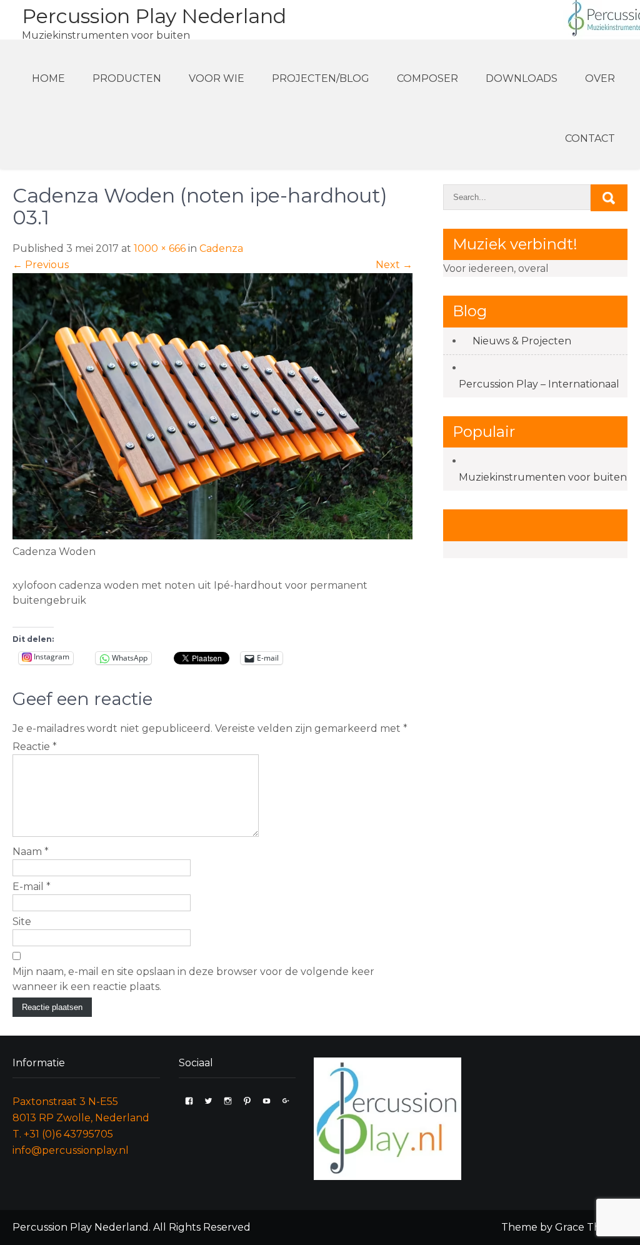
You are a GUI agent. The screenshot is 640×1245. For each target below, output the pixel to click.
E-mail (31, 886)
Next (394, 265)
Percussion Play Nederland (154, 16)
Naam (30, 852)
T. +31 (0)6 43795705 (62, 1134)
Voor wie (216, 78)
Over (600, 78)
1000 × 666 (160, 248)
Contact (590, 138)
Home (48, 78)
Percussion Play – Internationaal (539, 384)
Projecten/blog (320, 78)
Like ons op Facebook (532, 525)
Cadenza (221, 248)
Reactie (34, 746)
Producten (126, 78)
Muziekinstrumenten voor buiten (543, 477)
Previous (40, 265)
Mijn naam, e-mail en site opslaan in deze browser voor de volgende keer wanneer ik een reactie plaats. (193, 979)
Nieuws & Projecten (521, 341)
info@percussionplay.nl (70, 1150)
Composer (427, 78)
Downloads (522, 78)
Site (21, 922)
